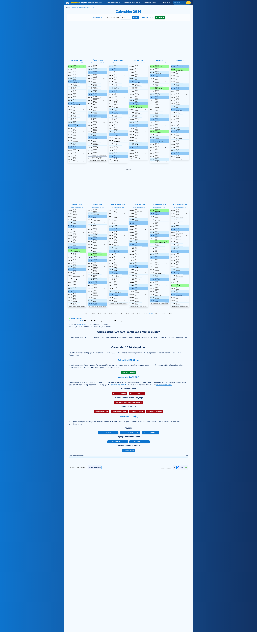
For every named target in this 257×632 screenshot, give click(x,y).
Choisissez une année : (113, 17)
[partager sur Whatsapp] (186, 467)
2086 (170, 313)
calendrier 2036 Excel (128, 372)
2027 (121, 313)
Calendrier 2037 (147, 17)
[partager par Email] (182, 468)
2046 (163, 313)
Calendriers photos (150, 2)
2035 (145, 313)
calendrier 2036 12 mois (150, 433)
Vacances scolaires (112, 2)
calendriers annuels (119, 385)
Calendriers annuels (93, 2)
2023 (99, 313)
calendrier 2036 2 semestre (130, 433)
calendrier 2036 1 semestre (108, 433)
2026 (116, 313)
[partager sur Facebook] (178, 467)
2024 (104, 313)
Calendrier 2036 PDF (119, 394)
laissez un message (95, 467)
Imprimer (161, 17)
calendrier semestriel (164, 385)
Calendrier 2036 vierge (137, 394)
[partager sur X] (174, 467)
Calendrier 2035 (98, 17)
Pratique (165, 2)
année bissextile (83, 324)
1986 (86, 313)
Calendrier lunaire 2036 (76, 321)
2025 (110, 313)
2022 (93, 313)
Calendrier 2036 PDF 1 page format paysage (128, 402)
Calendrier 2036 (128, 451)
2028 (127, 313)
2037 (156, 313)
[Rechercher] (188, 2)
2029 (132, 313)
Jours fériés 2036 (76, 318)
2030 (138, 313)
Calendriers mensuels (131, 2)
